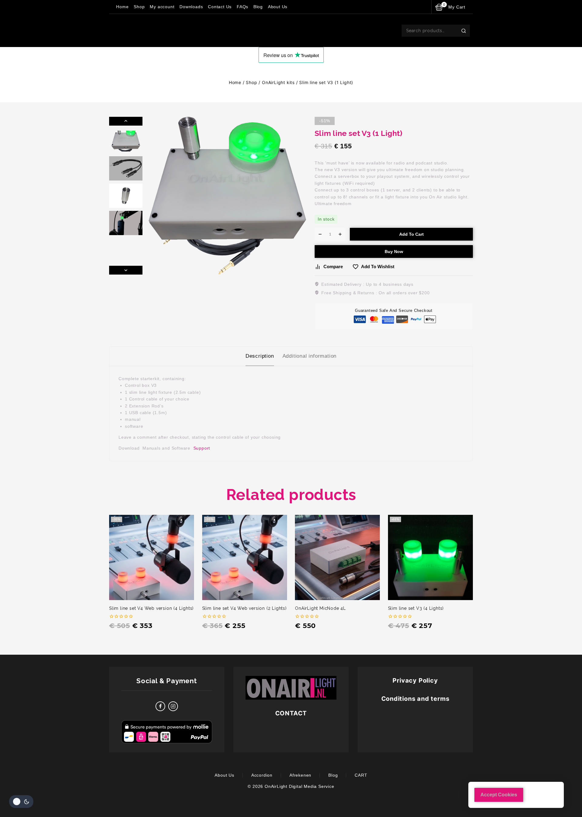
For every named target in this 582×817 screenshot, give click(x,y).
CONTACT (291, 713)
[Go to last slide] (125, 121)
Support (201, 448)
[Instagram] (173, 706)
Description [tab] (260, 356)
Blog (258, 6)
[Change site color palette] (21, 801)
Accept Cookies (498, 794)
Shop (139, 6)
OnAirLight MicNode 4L (320, 608)
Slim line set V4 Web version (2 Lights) (244, 608)
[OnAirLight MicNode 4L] (337, 557)
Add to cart (411, 234)
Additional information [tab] (310, 356)
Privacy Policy (415, 680)
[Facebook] (160, 706)
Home (122, 6)
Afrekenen (300, 775)
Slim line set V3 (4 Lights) (416, 608)
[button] (125, 141)
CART (361, 775)
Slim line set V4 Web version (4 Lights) (151, 608)
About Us (277, 6)
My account (162, 6)
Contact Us (220, 6)
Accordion (262, 775)
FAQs (242, 6)
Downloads (191, 6)
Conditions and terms (415, 698)
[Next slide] (125, 270)
